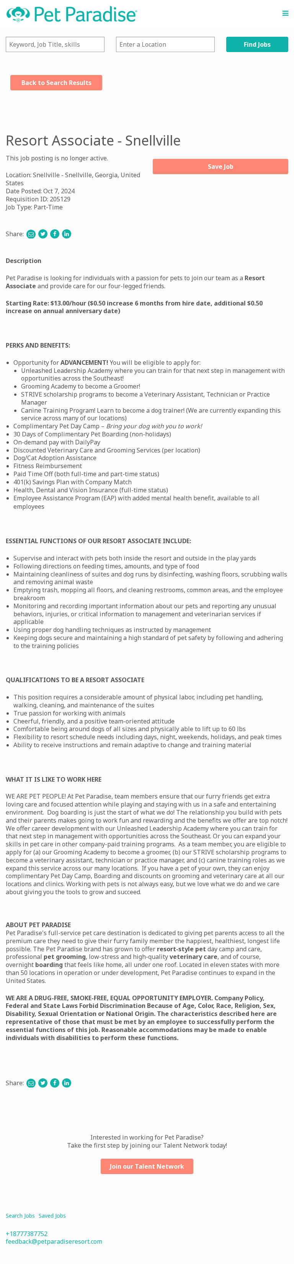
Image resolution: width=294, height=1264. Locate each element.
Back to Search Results (56, 82)
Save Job (221, 166)
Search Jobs (20, 1215)
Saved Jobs (52, 1215)
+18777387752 (26, 1234)
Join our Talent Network (147, 1166)
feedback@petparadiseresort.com (54, 1241)
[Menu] (285, 13)
